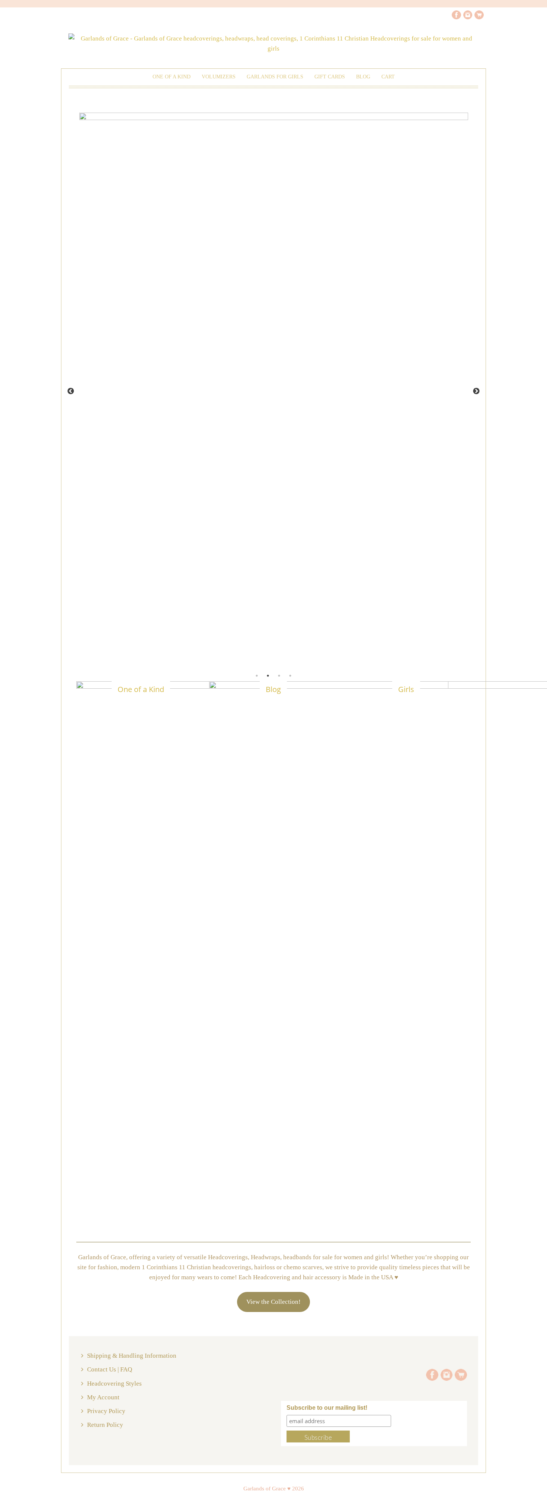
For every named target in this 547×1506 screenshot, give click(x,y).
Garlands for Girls (275, 77)
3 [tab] (279, 675)
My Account (103, 1397)
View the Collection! (273, 1301)
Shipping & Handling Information (131, 1355)
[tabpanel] (273, 201)
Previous (70, 391)
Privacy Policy (106, 1411)
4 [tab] (290, 675)
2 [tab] (268, 675)
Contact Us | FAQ (109, 1369)
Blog (273, 689)
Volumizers (219, 77)
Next (476, 391)
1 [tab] (256, 675)
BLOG (363, 77)
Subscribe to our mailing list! (327, 1408)
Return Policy (105, 1424)
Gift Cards (329, 77)
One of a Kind (172, 77)
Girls (406, 689)
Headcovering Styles (114, 1383)
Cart (388, 77)
